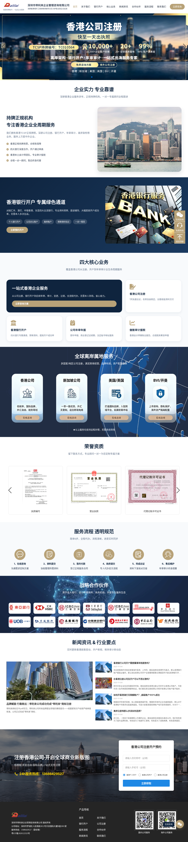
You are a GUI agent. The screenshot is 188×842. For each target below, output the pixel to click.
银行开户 (98, 6)
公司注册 (101, 824)
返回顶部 (180, 241)
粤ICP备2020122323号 (20, 833)
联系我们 (161, 6)
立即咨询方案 (21, 303)
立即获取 (146, 783)
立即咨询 (177, 6)
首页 (75, 6)
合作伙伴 (136, 6)
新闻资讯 (123, 6)
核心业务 (111, 6)
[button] (184, 47)
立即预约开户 (17, 230)
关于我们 (85, 6)
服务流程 (149, 6)
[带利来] (19, 818)
